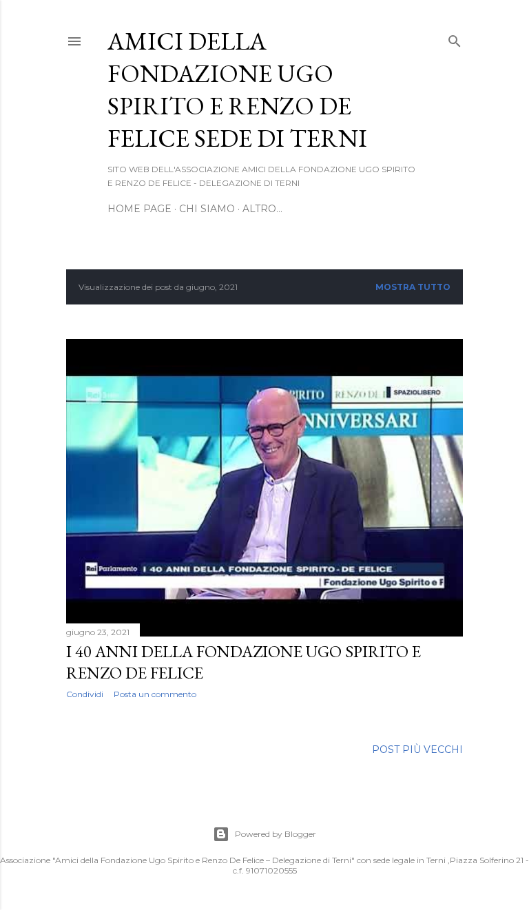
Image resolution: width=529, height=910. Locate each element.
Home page (139, 209)
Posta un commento (155, 694)
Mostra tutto (412, 287)
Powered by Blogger (275, 834)
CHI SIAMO (207, 209)
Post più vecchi (417, 749)
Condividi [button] (84, 694)
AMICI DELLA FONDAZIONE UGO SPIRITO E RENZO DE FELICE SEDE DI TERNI (237, 89)
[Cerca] (454, 38)
